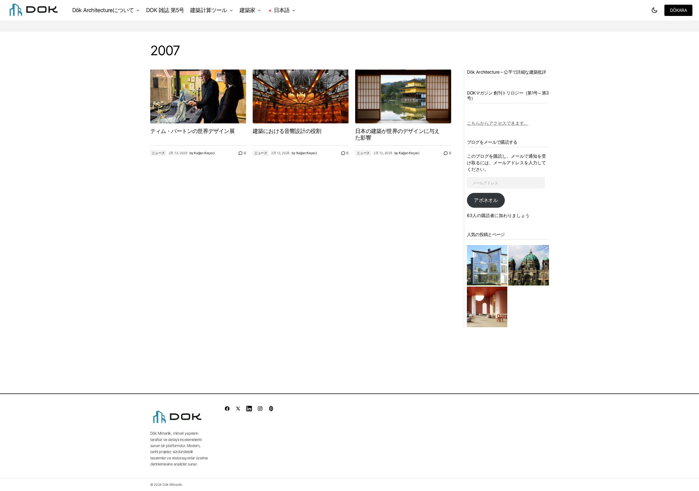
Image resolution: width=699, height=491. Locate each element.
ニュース (158, 153)
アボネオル (485, 200)
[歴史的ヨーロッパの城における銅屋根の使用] (528, 265)
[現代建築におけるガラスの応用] (487, 265)
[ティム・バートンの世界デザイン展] (198, 96)
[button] (654, 10)
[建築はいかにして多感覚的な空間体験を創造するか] (487, 307)
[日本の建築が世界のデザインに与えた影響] (403, 97)
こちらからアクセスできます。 (497, 123)
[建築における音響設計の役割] (301, 96)
